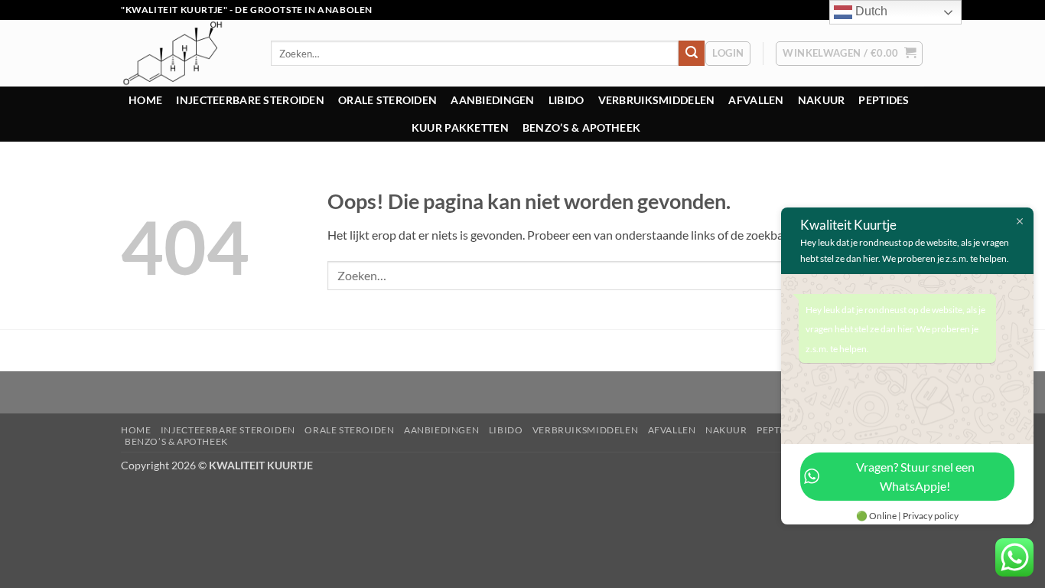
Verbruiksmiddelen (656, 99)
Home (145, 99)
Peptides (883, 99)
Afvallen (755, 99)
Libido (566, 99)
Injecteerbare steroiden (250, 99)
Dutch (869, 11)
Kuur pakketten (460, 127)
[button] (727, 53)
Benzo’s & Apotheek (581, 127)
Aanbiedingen (492, 99)
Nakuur (821, 99)
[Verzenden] (692, 54)
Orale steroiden (387, 99)
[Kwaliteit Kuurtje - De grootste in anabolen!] (184, 53)
